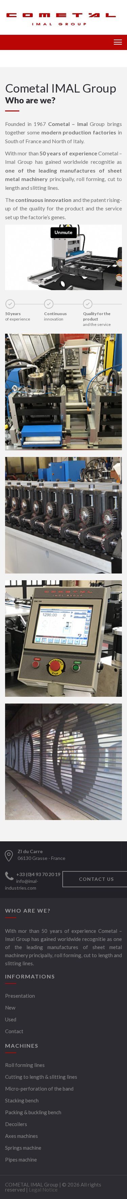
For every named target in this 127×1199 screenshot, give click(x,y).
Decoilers (16, 1124)
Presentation (20, 996)
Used (10, 1019)
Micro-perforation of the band (39, 1089)
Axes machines (21, 1136)
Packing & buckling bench (33, 1112)
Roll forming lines (25, 1065)
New (10, 1007)
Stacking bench (22, 1100)
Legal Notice (43, 1190)
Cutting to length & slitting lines (41, 1077)
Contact (14, 1031)
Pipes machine (21, 1159)
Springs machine (23, 1148)
